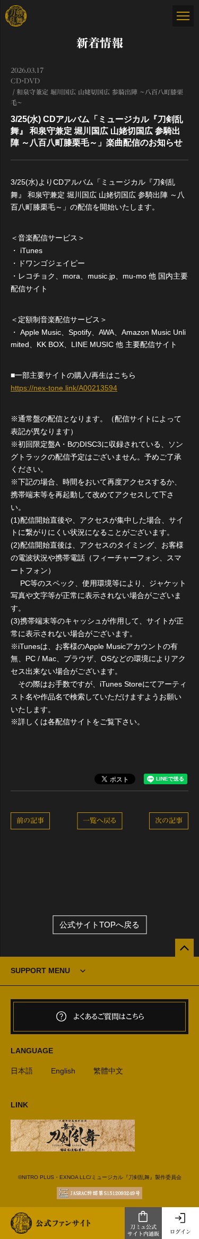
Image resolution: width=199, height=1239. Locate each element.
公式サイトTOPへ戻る (99, 924)
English (63, 1071)
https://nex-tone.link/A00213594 (64, 388)
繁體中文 (108, 1071)
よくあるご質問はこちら (108, 1016)
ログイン (180, 1231)
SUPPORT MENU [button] (40, 970)
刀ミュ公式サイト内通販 (143, 1230)
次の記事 (169, 820)
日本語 (22, 1071)
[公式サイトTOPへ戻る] (184, 948)
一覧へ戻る (99, 820)
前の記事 (30, 820)
